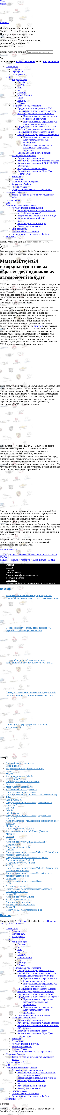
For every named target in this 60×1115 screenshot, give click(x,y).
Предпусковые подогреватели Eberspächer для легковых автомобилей (38, 140)
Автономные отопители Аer (31, 158)
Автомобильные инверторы (25, 181)
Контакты (11, 236)
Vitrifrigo (21, 100)
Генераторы (17, 179)
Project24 (13, 549)
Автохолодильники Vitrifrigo (31, 223)
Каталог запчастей (15, 200)
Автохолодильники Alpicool (31, 218)
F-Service (4, 22)
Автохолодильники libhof (18, 847)
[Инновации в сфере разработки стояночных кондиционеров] (17, 741)
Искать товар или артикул (13, 52)
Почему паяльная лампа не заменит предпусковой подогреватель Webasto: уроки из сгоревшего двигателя (31, 693)
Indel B (20, 90)
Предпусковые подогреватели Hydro (35, 108)
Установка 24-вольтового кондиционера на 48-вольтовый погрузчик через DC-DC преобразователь (32, 596)
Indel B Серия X (14, 800)
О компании (12, 66)
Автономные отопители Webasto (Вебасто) (38, 160)
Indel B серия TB (14, 813)
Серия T (10, 883)
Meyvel (20, 84)
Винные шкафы (19, 229)
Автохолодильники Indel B (19, 776)
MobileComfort (24, 95)
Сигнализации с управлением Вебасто (31, 234)
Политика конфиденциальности (22, 575)
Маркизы (16, 176)
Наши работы (18, 74)
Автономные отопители (24, 155)
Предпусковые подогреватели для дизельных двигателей (40, 122)
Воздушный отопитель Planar (32, 168)
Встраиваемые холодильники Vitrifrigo (36, 215)
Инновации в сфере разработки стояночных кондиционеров (28, 725)
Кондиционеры (19, 79)
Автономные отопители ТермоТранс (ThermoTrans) (31, 794)
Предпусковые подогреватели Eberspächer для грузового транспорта (38, 147)
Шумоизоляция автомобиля (25, 231)
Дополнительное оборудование (21, 205)
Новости (4, 549)
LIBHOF (21, 92)
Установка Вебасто (15, 192)
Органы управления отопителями (34, 153)
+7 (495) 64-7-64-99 (25, 61)
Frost (19, 87)
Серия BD (11, 878)
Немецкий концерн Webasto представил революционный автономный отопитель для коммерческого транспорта (28, 661)
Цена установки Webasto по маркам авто (32, 189)
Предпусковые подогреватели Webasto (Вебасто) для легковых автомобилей (36, 112)
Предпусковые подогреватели (27, 105)
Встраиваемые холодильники (20, 904)
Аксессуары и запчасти (29, 226)
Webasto (21, 103)
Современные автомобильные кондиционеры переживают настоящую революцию (28, 629)
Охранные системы (15, 886)
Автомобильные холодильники (27, 208)
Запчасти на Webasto (22, 184)
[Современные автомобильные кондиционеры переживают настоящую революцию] (17, 644)
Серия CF (10, 907)
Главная (10, 565)
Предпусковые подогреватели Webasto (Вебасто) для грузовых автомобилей (36, 127)
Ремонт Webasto (19, 187)
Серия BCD (11, 894)
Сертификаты (18, 71)
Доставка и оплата (15, 578)
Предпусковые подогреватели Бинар (35, 132)
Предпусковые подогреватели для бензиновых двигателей (40, 117)
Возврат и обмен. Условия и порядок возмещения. (31, 583)
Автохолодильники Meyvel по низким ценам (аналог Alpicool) (36, 211)
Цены (9, 77)
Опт (8, 202)
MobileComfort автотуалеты (19, 787)
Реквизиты (17, 69)
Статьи (9, 567)
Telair (20, 98)
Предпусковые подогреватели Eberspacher (38, 134)
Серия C (10, 771)
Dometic (21, 82)
